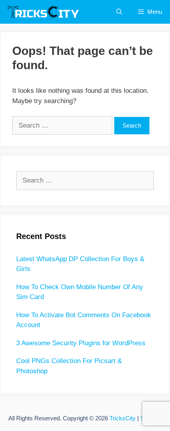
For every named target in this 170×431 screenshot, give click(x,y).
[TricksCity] (45, 12)
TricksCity (123, 418)
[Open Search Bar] (119, 12)
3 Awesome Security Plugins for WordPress (80, 343)
